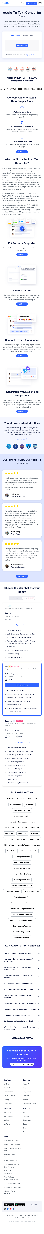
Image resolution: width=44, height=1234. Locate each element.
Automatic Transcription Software (22, 920)
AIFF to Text (9, 839)
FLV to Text (35, 833)
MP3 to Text (32, 799)
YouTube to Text (15, 804)
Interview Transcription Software (22, 909)
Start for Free (31, 3)
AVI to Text (35, 828)
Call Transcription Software (22, 914)
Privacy (21, 1215)
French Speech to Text (22, 862)
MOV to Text (9, 833)
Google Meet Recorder (22, 937)
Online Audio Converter (28, 851)
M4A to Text (22, 828)
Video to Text (9, 845)
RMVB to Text (34, 839)
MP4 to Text (30, 804)
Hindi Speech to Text (32, 891)
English (35, 1205)
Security (27, 1215)
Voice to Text (11, 851)
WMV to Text (22, 833)
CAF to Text (21, 839)
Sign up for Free (30, 55)
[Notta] (6, 3)
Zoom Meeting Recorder (22, 926)
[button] (22, 45)
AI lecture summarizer (22, 816)
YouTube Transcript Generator (29, 845)
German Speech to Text (22, 868)
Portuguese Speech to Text (22, 885)
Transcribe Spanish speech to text (22, 822)
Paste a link (28, 36)
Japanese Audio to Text (22, 810)
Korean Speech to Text (22, 880)
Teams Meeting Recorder (22, 932)
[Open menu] (40, 3)
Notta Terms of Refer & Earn (22, 1218)
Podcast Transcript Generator (22, 903)
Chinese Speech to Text (22, 874)
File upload (15, 36)
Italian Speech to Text (12, 891)
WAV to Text (9, 828)
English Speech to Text (22, 856)
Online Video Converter (15, 799)
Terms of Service (12, 1215)
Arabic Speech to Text (22, 897)
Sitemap (34, 1215)
